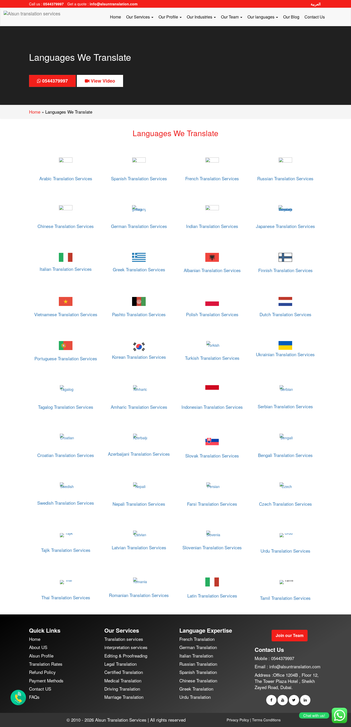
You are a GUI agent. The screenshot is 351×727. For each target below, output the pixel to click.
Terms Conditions (266, 720)
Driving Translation (122, 688)
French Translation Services (212, 178)
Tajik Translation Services (65, 550)
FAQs (34, 697)
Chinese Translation (198, 680)
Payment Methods (46, 680)
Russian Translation (198, 664)
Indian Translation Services (212, 226)
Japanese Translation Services (285, 226)
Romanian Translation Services (139, 595)
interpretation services (125, 647)
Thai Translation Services (65, 597)
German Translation (198, 647)
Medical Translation (122, 680)
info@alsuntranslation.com (113, 3)
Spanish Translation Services (139, 178)
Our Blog (291, 17)
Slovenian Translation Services (212, 547)
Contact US (40, 688)
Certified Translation (123, 672)
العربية (316, 3)
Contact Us (314, 17)
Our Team (230, 17)
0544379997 (53, 3)
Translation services (123, 639)
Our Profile (169, 17)
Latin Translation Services (212, 595)
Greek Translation (196, 688)
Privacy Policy (238, 720)
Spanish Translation (198, 672)
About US (38, 647)
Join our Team (289, 635)
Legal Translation (120, 664)
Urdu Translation (195, 697)
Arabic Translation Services (65, 178)
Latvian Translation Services (139, 547)
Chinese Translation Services (66, 226)
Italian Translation (196, 655)
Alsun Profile (41, 655)
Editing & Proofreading (125, 655)
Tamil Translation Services (285, 598)
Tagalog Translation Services (65, 407)
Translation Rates (45, 664)
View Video (102, 80)
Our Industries (200, 17)
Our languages (261, 17)
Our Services (138, 17)
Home (115, 17)
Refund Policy (42, 672)
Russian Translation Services (285, 178)
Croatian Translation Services (65, 455)
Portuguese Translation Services (65, 358)
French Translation (197, 639)
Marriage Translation (123, 697)
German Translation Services (139, 226)
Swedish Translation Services (65, 503)
